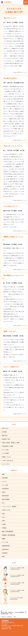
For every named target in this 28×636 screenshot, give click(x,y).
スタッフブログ (6, 464)
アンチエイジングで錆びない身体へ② (17, 583)
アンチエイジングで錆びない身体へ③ (17, 576)
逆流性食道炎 (5, 549)
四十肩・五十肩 (6, 510)
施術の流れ (5, 435)
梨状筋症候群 (5, 495)
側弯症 (3, 492)
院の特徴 (4, 432)
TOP (13, 613)
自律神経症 (5, 553)
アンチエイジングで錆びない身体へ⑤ (17, 568)
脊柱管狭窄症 (5, 488)
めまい (3, 517)
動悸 (3, 556)
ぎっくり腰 (5, 485)
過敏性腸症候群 (6, 545)
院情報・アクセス (6, 457)
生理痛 (3, 524)
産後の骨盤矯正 (6, 499)
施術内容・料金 (6, 439)
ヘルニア (4, 481)
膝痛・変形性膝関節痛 (7, 531)
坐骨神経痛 (5, 477)
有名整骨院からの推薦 (7, 446)
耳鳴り (3, 520)
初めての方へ (5, 428)
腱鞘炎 (3, 538)
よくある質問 (5, 453)
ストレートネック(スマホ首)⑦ (16, 598)
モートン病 (5, 542)
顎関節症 (4, 528)
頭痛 (3, 513)
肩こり (3, 503)
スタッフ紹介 (5, 449)
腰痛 (3, 474)
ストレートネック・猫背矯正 (9, 506)
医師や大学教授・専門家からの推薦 (11, 442)
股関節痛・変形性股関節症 (8, 535)
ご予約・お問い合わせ (7, 460)
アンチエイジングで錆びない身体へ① (17, 591)
